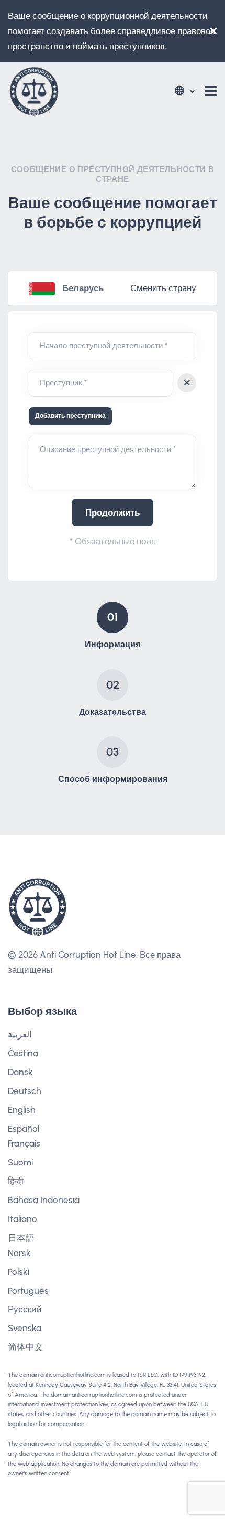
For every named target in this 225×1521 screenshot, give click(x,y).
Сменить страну (163, 288)
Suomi (20, 1162)
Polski (18, 1272)
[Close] (211, 31)
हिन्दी (16, 1181)
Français (24, 1143)
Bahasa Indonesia (44, 1200)
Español (23, 1128)
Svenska (24, 1328)
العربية (20, 1034)
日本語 (21, 1238)
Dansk (20, 1072)
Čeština (23, 1053)
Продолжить (112, 512)
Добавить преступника (70, 416)
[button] (184, 91)
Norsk (19, 1253)
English (22, 1110)
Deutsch (24, 1091)
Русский (25, 1309)
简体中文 (25, 1347)
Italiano (22, 1219)
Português (28, 1291)
